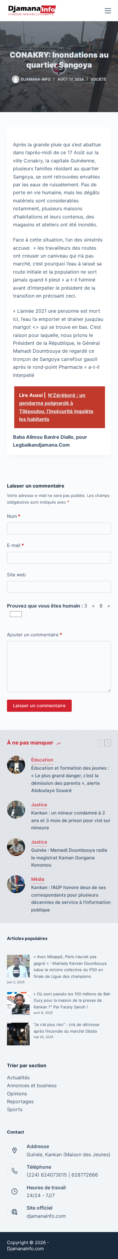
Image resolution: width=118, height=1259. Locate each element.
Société (98, 79)
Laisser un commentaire (39, 705)
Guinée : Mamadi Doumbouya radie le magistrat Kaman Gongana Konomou (69, 857)
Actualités (18, 1077)
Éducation (42, 760)
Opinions (17, 1094)
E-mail (15, 545)
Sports (14, 1109)
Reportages (20, 1101)
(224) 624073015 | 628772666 (62, 1175)
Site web (16, 575)
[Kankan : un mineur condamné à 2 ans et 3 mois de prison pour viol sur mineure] (16, 810)
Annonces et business (32, 1085)
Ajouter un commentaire (34, 635)
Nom (13, 516)
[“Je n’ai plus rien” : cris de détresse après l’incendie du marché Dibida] (18, 1034)
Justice (39, 805)
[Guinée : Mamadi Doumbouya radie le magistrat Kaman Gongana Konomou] (16, 847)
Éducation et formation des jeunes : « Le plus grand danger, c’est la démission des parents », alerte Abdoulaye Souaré (70, 779)
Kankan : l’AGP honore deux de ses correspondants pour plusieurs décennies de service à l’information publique (71, 898)
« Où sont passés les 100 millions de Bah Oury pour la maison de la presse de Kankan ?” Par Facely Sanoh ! (72, 1000)
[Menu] (108, 11)
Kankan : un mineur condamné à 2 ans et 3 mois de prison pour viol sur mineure (70, 820)
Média (37, 879)
